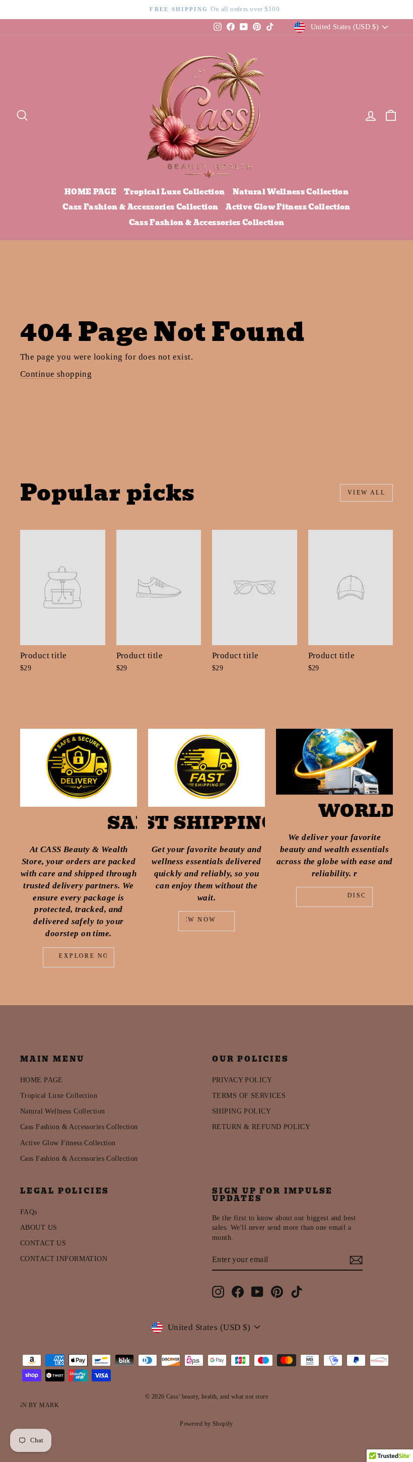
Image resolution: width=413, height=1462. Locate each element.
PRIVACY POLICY (242, 1080)
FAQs (28, 1212)
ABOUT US (38, 1227)
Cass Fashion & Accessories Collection (140, 207)
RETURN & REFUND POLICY (261, 1127)
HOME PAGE (90, 191)
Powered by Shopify (206, 1423)
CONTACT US (43, 1243)
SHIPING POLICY (241, 1111)
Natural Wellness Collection (291, 191)
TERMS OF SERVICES (249, 1095)
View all (366, 492)
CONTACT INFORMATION (63, 1259)
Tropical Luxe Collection (174, 191)
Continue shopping (56, 374)
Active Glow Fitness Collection (288, 207)
